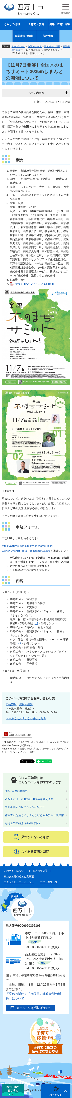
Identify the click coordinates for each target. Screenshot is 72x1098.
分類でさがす (35, 46)
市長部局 (11, 704)
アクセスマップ (49, 882)
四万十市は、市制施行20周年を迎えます (29, 799)
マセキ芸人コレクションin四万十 (25, 807)
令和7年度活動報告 (16, 790)
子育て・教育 (36, 24)
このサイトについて (15, 870)
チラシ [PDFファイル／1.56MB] (34, 283)
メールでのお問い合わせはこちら (26, 718)
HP (36, 623)
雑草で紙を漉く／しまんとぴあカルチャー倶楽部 (34, 815)
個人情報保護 (40, 870)
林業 (18, 50)
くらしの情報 (12, 24)
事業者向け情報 (24, 36)
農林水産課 (26, 704)
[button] (55, 1091)
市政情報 (47, 36)
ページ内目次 (36, 92)
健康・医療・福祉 (60, 24)
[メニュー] (65, 9)
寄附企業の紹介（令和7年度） (23, 823)
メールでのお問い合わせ (33, 1007)
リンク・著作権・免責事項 (19, 876)
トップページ (18, 46)
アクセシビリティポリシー (19, 882)
